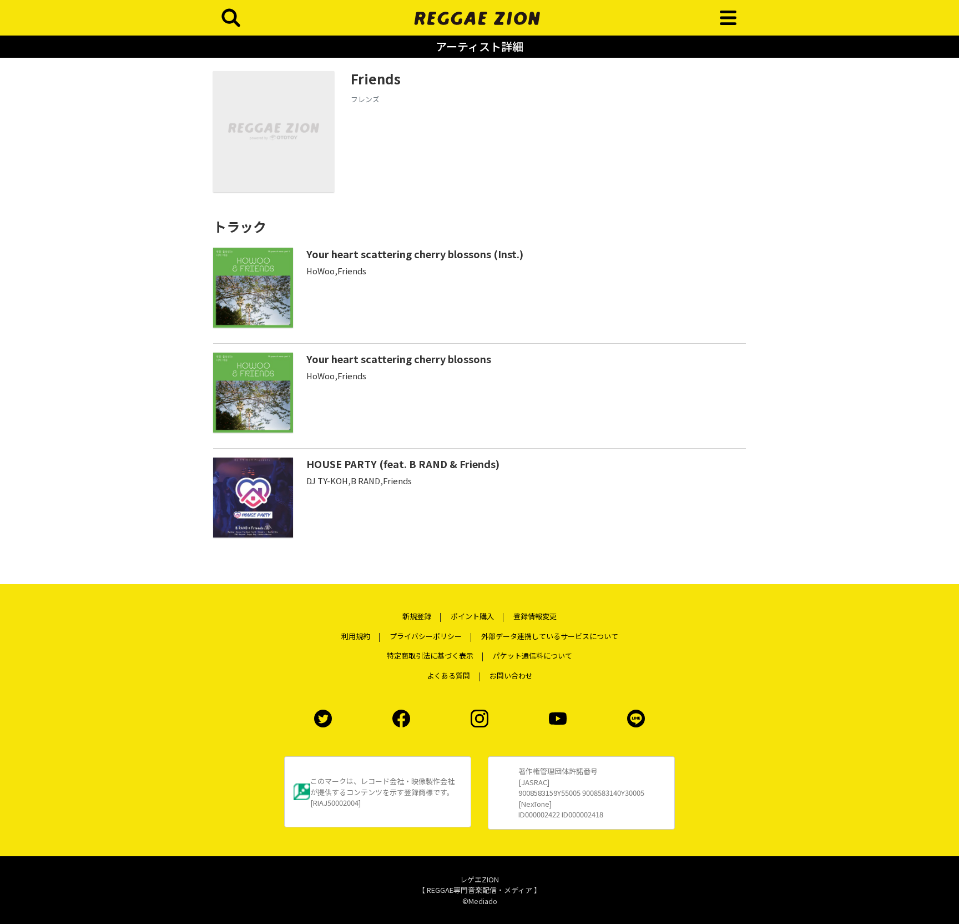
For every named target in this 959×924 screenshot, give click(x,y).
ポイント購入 (472, 616)
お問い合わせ (511, 675)
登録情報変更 (535, 616)
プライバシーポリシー (426, 636)
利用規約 (355, 636)
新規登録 (416, 616)
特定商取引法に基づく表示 (430, 655)
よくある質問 (448, 675)
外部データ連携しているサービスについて (549, 636)
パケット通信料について (532, 655)
